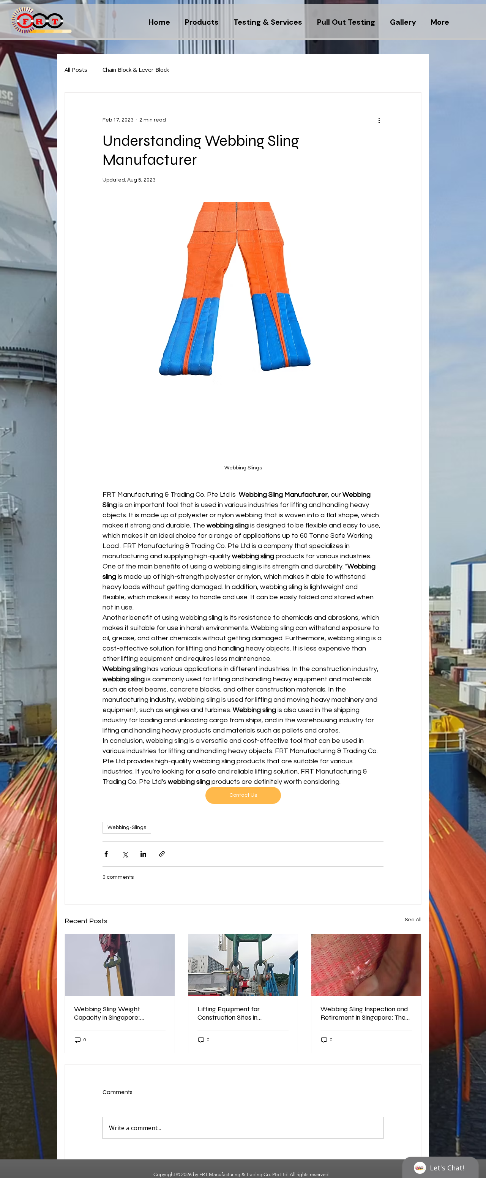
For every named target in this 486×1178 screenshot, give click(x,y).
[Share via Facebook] (106, 853)
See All (413, 919)
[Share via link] (162, 853)
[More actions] (378, 120)
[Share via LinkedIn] (143, 853)
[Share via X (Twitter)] (124, 853)
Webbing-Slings (126, 827)
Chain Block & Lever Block (136, 69)
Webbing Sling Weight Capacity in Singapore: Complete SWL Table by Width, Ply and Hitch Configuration (110, 1013)
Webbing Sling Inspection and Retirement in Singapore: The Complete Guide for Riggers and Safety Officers (364, 1013)
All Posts (76, 69)
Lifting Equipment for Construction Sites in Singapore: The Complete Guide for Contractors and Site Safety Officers (242, 1013)
